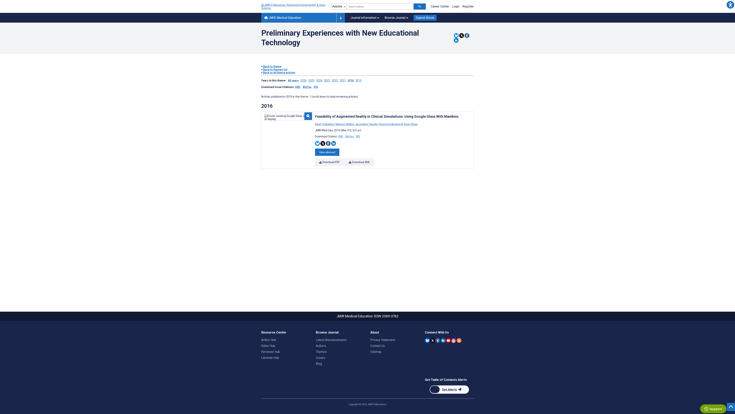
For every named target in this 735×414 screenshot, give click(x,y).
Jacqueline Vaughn (366, 124)
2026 (304, 80)
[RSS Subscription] (459, 340)
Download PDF (331, 162)
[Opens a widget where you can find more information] (713, 409)
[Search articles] (420, 6)
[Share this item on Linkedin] (456, 40)
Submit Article (425, 18)
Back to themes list (275, 69)
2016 (351, 80)
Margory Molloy (344, 124)
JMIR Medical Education (284, 18)
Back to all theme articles (279, 72)
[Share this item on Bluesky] (456, 35)
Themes (321, 352)
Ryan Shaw (410, 124)
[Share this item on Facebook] (467, 35)
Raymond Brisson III (391, 124)
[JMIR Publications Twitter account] (432, 340)
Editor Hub (268, 346)
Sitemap (375, 352)
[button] (730, 4)
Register (468, 6)
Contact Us (377, 346)
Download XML (360, 162)
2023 (327, 80)
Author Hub (268, 340)
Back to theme (272, 66)
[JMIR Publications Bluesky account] (427, 340)
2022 (335, 80)
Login (455, 6)
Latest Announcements (331, 340)
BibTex (307, 87)
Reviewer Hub (270, 352)
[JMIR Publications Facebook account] (437, 340)
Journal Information (363, 18)
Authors (321, 346)
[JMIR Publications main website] (293, 6)
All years (293, 80)
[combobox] (380, 6)
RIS (316, 87)
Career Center (440, 6)
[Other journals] (340, 17)
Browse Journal (395, 18)
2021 (343, 80)
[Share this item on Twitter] (461, 35)
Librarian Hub (270, 358)
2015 (358, 80)
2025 (311, 80)
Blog (319, 364)
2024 (319, 80)
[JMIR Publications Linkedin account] (443, 340)
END (298, 87)
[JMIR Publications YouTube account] (448, 340)
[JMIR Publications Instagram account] (453, 340)
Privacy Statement (382, 340)
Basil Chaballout (325, 124)
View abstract (327, 152)
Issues (320, 358)
